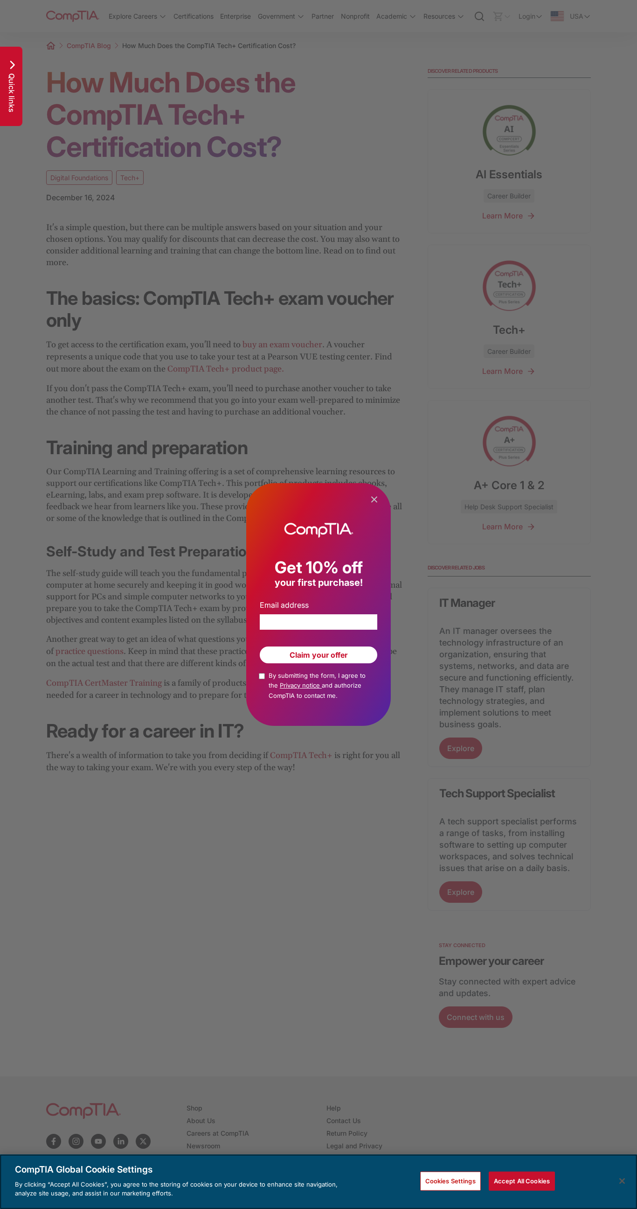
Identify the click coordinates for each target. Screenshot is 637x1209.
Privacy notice (301, 685)
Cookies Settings (450, 1180)
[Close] (622, 1181)
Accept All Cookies (522, 1180)
